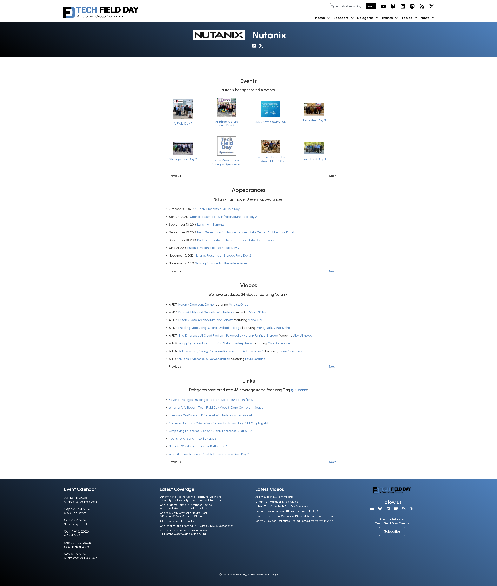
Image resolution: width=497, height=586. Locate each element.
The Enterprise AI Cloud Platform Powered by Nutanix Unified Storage (228, 335)
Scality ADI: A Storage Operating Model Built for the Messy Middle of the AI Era (183, 532)
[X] (431, 6)
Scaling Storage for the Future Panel (221, 263)
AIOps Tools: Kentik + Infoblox (177, 521)
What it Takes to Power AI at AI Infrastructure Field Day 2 (209, 454)
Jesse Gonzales (290, 351)
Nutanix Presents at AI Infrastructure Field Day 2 (223, 217)
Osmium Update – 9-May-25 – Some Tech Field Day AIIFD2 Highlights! (218, 423)
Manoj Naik (255, 320)
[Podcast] (422, 6)
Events (387, 18)
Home (320, 18)
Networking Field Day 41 (78, 524)
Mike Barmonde (279, 343)
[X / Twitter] (262, 47)
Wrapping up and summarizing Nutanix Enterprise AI (216, 343)
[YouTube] (383, 6)
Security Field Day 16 (76, 546)
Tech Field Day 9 (314, 120)
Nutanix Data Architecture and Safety (205, 320)
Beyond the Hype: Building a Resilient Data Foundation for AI (211, 400)
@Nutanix (299, 390)
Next (332, 271)
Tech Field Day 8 (314, 159)
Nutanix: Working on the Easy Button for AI (198, 446)
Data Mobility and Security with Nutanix (206, 312)
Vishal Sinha (257, 312)
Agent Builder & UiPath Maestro (274, 496)
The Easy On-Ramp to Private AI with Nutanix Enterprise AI (210, 415)
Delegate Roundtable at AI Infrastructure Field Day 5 (287, 511)
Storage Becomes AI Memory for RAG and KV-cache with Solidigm (295, 516)
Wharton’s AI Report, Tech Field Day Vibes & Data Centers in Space (216, 407)
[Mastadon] (412, 6)
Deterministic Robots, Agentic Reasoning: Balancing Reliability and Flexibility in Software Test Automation (192, 498)
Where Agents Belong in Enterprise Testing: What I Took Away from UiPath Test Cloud (186, 506)
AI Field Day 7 (183, 123)
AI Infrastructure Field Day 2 (226, 123)
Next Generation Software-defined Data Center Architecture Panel (245, 232)
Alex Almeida (302, 335)
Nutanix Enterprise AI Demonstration (204, 359)
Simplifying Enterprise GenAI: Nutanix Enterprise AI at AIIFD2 (211, 431)
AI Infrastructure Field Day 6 (80, 558)
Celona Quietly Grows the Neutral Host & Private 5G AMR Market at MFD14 (183, 514)
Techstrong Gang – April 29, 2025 (192, 438)
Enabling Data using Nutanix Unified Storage (209, 328)
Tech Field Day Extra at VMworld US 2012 (270, 159)
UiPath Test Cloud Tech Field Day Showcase (282, 506)
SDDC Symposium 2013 (270, 122)
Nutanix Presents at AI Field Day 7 (218, 209)
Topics (406, 18)
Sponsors (341, 18)
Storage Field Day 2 (183, 159)
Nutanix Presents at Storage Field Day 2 (223, 255)
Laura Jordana (255, 359)
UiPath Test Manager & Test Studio (276, 501)
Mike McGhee (238, 304)
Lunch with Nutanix (210, 224)
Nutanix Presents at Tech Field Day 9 (213, 248)
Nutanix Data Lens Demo (196, 304)
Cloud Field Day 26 (75, 513)
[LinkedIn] (403, 6)
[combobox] (348, 6)
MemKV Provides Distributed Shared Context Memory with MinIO (295, 521)
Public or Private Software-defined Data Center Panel (235, 240)
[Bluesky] (393, 6)
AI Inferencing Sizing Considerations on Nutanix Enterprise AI (221, 351)
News (425, 18)
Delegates (365, 18)
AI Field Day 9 (72, 535)
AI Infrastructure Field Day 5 (80, 501)
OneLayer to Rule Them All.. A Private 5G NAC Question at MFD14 (199, 526)
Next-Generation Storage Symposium (226, 162)
